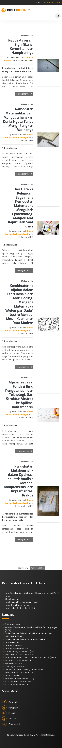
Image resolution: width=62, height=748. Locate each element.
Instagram (13, 707)
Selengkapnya (23, 94)
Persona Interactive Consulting (19, 678)
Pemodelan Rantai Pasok (17, 605)
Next (33, 568)
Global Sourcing (12, 599)
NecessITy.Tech (12, 675)
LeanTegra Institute (14, 666)
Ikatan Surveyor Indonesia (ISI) (19, 651)
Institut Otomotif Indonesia (18, 660)
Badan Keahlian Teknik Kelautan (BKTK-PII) (25, 639)
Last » (41, 568)
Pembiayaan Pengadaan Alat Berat (21, 602)
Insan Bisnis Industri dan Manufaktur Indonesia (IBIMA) (31, 657)
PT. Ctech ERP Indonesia (16, 684)
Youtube (12, 718)
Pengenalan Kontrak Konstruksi (20, 608)
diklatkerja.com (52, 2)
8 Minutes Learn (12, 624)
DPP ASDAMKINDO (13, 645)
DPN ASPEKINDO (12, 642)
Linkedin (12, 713)
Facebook (12, 702)
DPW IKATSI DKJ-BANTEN (16, 648)
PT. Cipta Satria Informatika (18, 681)
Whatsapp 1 (14, 724)
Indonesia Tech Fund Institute (19, 654)
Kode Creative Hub (13, 663)
